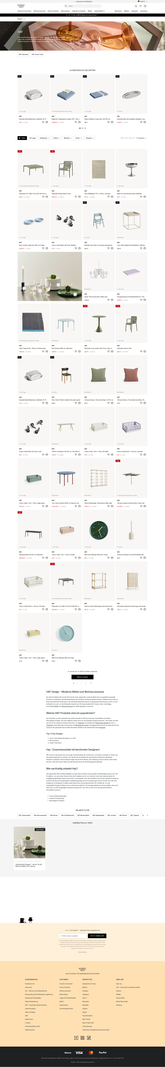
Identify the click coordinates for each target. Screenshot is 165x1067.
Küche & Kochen (53, 11)
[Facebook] (76, 1038)
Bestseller (85, 1005)
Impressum (28, 987)
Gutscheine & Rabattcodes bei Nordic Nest (95, 1030)
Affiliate (118, 994)
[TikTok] (89, 1038)
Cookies (27, 1023)
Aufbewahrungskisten (102, 723)
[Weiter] (147, 54)
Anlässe (84, 1008)
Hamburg (119, 1005)
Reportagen (40, 829)
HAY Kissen (123, 815)
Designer (89, 138)
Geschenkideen (87, 1016)
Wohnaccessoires (40, 11)
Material (67, 138)
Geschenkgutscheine (66, 1008)
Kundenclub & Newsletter (33, 998)
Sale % (84, 998)
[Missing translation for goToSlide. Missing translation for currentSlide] (80, 128)
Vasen (94, 725)
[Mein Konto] (136, 6)
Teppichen (49, 725)
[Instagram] (82, 1038)
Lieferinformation (30, 1008)
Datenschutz (29, 1019)
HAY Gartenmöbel (24, 815)
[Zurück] (17, 54)
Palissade (102, 727)
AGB (26, 1016)
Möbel (90, 11)
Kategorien (43, 138)
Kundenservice (30, 984)
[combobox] (142, 1)
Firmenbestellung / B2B (32, 1026)
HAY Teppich (134, 815)
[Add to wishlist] (43, 122)
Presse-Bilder (120, 998)
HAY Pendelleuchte (67, 815)
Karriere (118, 991)
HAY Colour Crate (37, 54)
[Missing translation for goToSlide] (82, 128)
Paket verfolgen (30, 1012)
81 (86, 683)
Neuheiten (118, 11)
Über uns (119, 984)
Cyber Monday (87, 1026)
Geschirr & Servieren (24, 11)
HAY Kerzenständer (40, 815)
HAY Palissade (23, 54)
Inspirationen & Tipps (89, 984)
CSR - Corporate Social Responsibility (128, 987)
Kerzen (86, 725)
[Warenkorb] (145, 6)
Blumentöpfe (80, 725)
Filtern (23, 138)
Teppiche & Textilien (79, 11)
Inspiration (143, 11)
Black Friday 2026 (88, 1023)
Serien (78, 138)
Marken (126, 11)
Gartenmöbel (64, 1005)
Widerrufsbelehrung (31, 1001)
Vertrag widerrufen (82, 952)
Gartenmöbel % (99, 11)
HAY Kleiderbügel (98, 815)
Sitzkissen (81, 723)
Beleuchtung (65, 11)
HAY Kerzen (54, 815)
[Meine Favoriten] (140, 6)
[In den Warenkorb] (47, 122)
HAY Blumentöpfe (83, 815)
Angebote (134, 11)
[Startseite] (21, 6)
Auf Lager (32, 138)
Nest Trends (86, 1019)
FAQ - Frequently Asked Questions (36, 1005)
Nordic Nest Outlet (122, 1001)
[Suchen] (66, 6)
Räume (84, 1012)
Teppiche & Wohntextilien (68, 998)
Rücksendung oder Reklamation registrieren (39, 994)
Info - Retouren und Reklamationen (36, 991)
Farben (55, 138)
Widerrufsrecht (30, 1030)
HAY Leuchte (112, 815)
